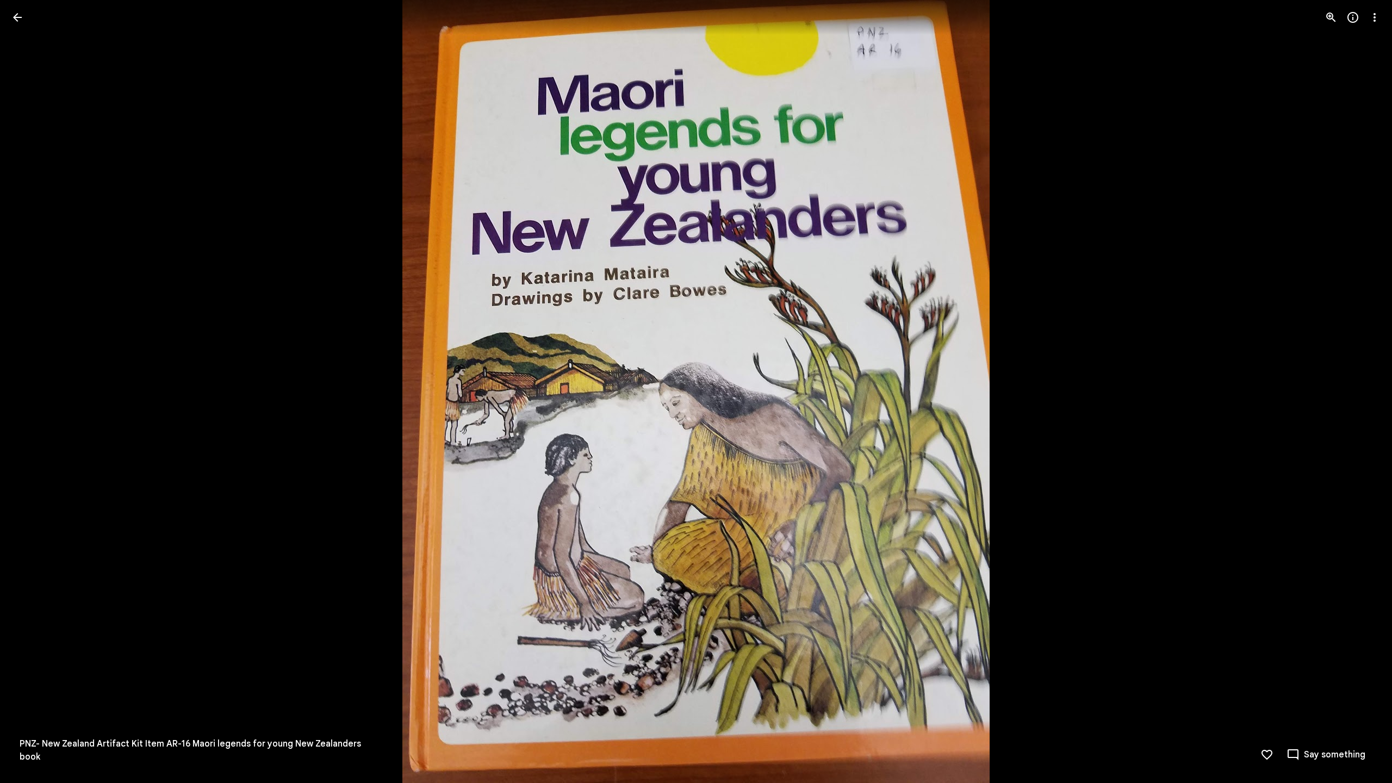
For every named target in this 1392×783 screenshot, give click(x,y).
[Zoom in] (1331, 17)
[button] (30, 391)
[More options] (1374, 17)
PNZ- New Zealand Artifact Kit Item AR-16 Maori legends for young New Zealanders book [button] (190, 750)
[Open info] (1353, 17)
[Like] (1266, 754)
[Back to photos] (17, 17)
